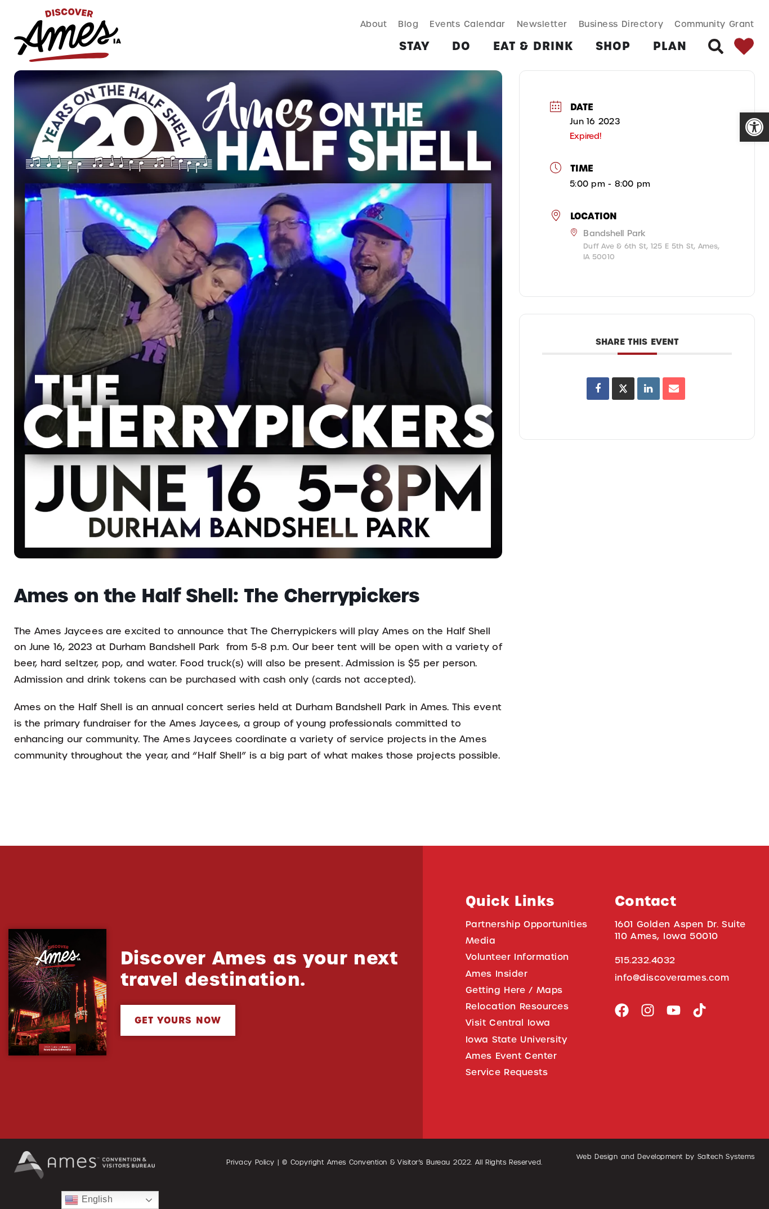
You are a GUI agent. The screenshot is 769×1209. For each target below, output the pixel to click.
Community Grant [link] (714, 24)
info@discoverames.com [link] (672, 978)
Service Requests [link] (507, 1072)
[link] (754, 127)
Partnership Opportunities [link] (527, 924)
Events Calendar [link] (467, 24)
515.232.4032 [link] (645, 960)
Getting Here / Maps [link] (514, 990)
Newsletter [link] (542, 24)
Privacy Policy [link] (250, 1162)
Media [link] (481, 940)
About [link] (373, 24)
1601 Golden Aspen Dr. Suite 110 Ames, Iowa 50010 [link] (680, 930)
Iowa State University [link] (516, 1039)
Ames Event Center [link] (511, 1056)
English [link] (95, 1199)
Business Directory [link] (621, 24)
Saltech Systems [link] (726, 1157)
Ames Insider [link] (497, 974)
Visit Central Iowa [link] (508, 1022)
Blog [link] (408, 24)
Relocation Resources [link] (517, 1006)
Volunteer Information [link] (517, 957)
